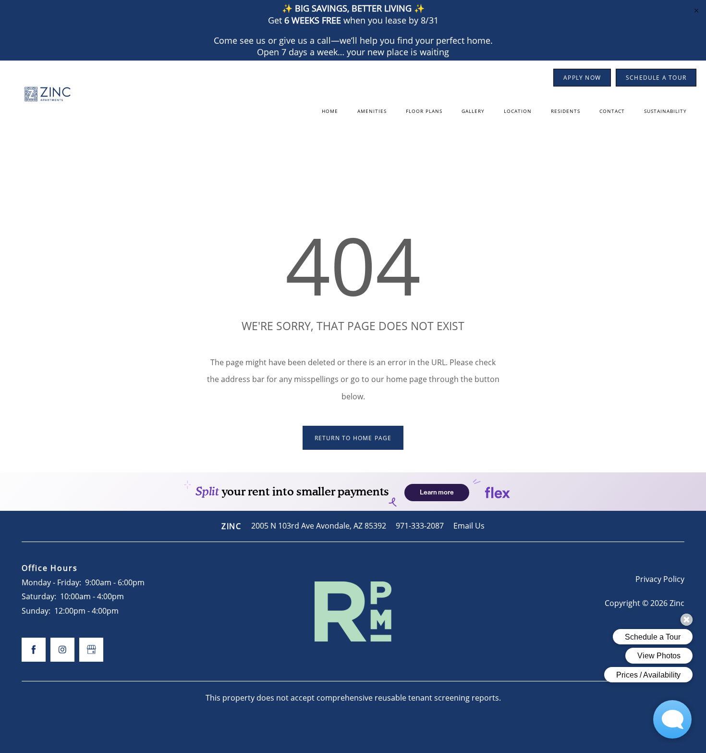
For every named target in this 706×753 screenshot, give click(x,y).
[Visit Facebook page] (34, 650)
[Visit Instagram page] (62, 650)
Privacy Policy (659, 579)
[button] (582, 77)
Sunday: (36, 610)
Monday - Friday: (51, 582)
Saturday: (39, 596)
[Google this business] (91, 650)
